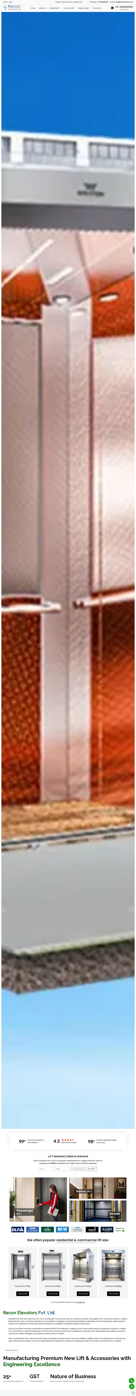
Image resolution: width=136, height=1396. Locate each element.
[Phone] (130, 1379)
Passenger (24, 1212)
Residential (54, 8)
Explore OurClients (119, 1229)
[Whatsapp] (130, 1385)
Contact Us (97, 8)
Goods (114, 1215)
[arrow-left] (4, 909)
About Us (42, 8)
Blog (10, 2)
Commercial (68, 8)
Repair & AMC (83, 8)
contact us (80, 1302)
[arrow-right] (132, 909)
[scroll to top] (133, 1392)
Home (33, 8)
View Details (22, 1294)
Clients (5, 2)
